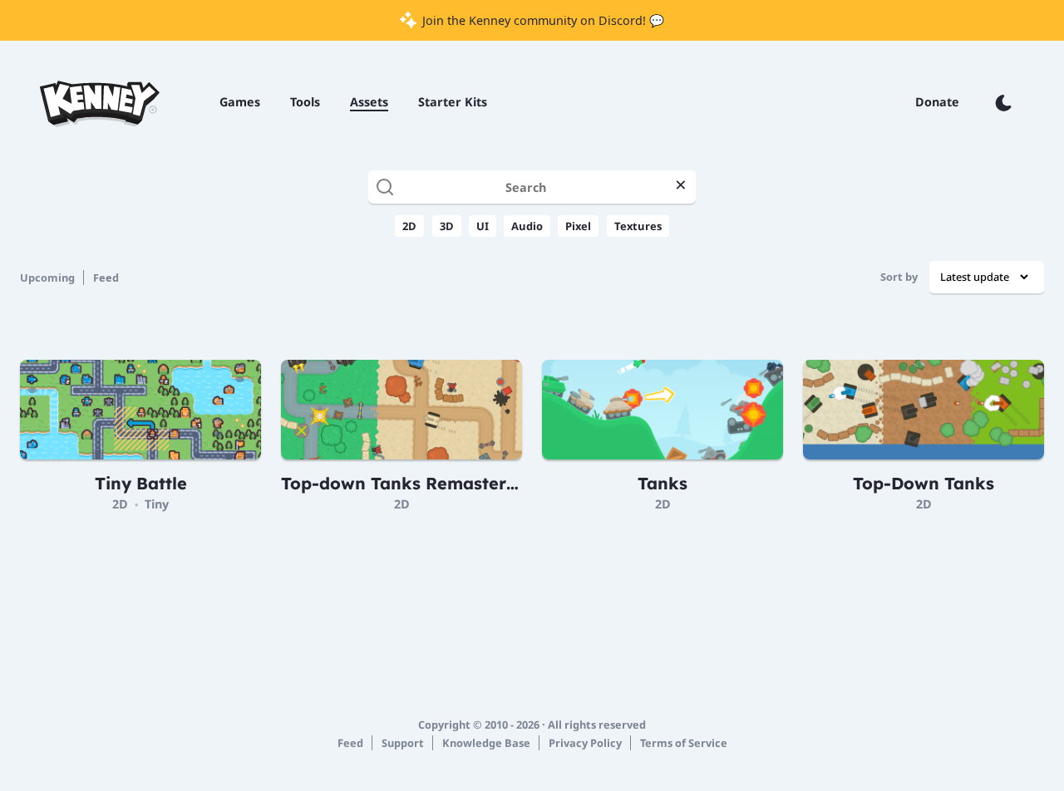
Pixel (578, 226)
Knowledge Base (486, 742)
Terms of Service (683, 742)
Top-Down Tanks (923, 483)
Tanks (662, 483)
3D (447, 226)
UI (482, 226)
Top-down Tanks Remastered (404, 483)
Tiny (157, 504)
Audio (527, 226)
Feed (106, 277)
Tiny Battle (141, 483)
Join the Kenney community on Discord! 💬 (541, 20)
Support (403, 742)
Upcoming (47, 277)
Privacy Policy (585, 742)
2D (409, 226)
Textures (638, 226)
